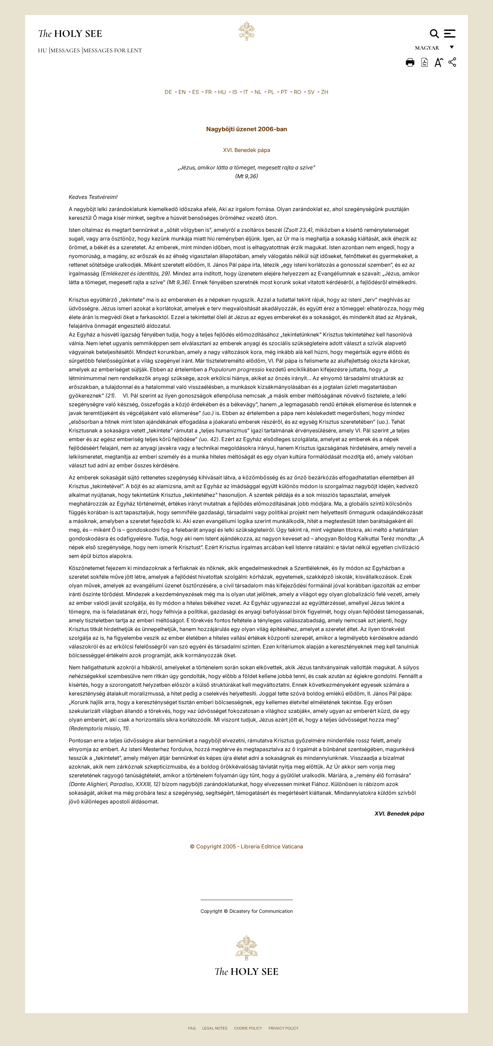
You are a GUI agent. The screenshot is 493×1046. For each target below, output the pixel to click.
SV (311, 92)
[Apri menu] (448, 33)
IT (245, 92)
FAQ (192, 1028)
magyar (429, 49)
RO (297, 92)
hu (43, 50)
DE (168, 92)
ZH (324, 92)
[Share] (453, 63)
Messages (65, 50)
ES (195, 92)
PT (284, 92)
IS (234, 92)
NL (258, 92)
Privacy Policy (283, 1028)
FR (208, 92)
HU (222, 92)
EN (182, 92)
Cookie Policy (248, 1028)
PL (271, 92)
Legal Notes (214, 1028)
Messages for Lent (112, 50)
